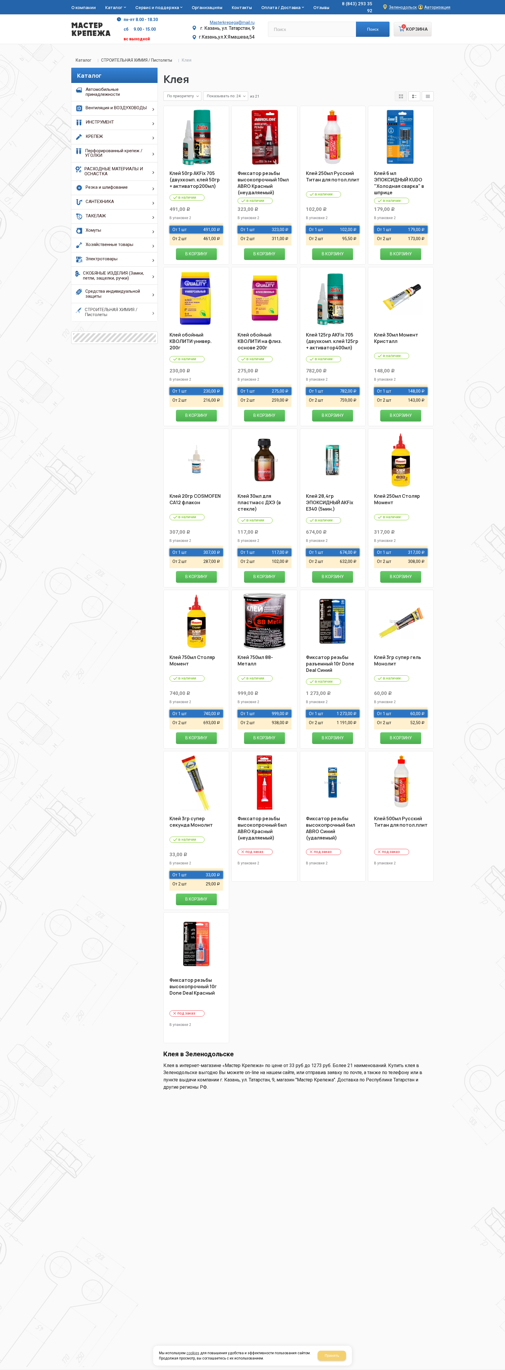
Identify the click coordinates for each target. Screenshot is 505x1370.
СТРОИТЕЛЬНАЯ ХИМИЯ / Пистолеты (136, 60)
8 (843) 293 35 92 (357, 7)
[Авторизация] (502, 3)
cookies (192, 1353)
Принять (332, 1356)
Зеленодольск (403, 7)
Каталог (83, 60)
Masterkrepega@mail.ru (232, 22)
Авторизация (437, 7)
